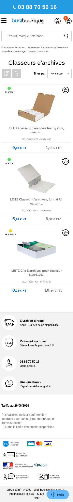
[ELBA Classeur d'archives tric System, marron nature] (36, 107)
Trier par (40, 73)
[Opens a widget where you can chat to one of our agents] (58, 495)
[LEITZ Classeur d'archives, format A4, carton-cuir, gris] (36, 178)
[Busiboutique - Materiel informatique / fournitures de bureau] (28, 21)
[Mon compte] (58, 21)
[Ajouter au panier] (65, 90)
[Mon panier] (68, 21)
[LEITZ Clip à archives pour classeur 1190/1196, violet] (36, 250)
